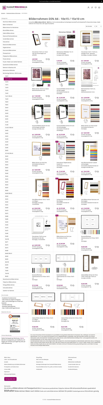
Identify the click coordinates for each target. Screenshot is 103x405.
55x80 (6, 233)
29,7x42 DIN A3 (9, 153)
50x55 (6, 205)
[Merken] (47, 59)
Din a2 (11, 388)
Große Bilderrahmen (8, 39)
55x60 (6, 225)
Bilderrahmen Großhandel (74, 362)
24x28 (6, 130)
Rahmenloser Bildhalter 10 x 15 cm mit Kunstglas (65, 52)
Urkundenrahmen (7, 288)
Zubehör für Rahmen (8, 290)
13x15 (6, 84)
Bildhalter (9, 390)
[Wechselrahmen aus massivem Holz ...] (90, 160)
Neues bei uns (39, 362)
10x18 (6, 82)
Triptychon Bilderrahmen (9, 282)
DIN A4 (72, 388)
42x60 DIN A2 (8, 193)
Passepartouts (7, 53)
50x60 (6, 207)
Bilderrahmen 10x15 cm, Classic (40, 89)
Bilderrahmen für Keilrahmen (10, 27)
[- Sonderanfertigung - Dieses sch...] (41, 160)
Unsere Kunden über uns (74, 364)
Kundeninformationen (73, 366)
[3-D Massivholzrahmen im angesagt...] (65, 160)
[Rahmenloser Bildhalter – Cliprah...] (65, 49)
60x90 (6, 256)
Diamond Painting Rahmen (10, 36)
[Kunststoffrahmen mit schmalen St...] (65, 86)
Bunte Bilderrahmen (8, 30)
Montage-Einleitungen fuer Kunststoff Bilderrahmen (48, 364)
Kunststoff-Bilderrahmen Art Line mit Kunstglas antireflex (41, 126)
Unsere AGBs (7, 369)
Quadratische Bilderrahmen (10, 64)
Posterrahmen (7, 59)
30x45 (6, 162)
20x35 (6, 119)
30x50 (6, 165)
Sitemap (70, 359)
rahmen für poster (65, 391)
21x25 (6, 122)
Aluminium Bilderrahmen (9, 22)
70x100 (7, 273)
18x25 (6, 104)
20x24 (6, 107)
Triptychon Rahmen (64, 388)
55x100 (7, 239)
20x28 (6, 113)
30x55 (6, 167)
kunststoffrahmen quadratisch (85, 388)
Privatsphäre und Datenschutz (11, 366)
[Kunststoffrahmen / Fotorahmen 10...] (90, 49)
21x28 (6, 124)
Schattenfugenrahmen (78, 391)
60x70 (6, 245)
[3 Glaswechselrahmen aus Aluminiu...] (41, 234)
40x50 (6, 185)
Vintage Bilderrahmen (9, 285)
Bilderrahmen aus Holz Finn (39, 162)
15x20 (6, 93)
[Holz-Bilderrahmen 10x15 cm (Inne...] (41, 197)
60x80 (6, 250)
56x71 (6, 242)
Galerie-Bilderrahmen (8, 33)
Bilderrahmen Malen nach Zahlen (27, 391)
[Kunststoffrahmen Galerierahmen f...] (90, 234)
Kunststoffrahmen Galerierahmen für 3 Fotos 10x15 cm (41, 276)
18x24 (6, 102)
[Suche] (92, 8)
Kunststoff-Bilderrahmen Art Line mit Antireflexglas (65, 126)
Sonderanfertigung (72, 369)
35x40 (6, 173)
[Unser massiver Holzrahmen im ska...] (90, 123)
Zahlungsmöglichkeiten (9, 374)
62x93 (6, 265)
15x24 (6, 99)
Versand (40, 60)
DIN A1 (39, 388)
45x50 (6, 196)
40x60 (6, 190)
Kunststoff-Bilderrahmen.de (53, 399)
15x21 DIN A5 (8, 96)
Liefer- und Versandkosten (10, 359)
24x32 (6, 136)
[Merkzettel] (95, 8)
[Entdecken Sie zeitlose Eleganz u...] (65, 234)
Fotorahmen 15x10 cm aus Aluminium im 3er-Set (39, 237)
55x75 (6, 230)
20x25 (6, 110)
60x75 (6, 247)
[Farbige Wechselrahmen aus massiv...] (65, 197)
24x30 (6, 133)
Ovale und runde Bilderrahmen (49, 391)
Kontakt (6, 362)
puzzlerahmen (54, 388)
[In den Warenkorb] (49, 59)
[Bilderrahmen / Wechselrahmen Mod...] (90, 197)
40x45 (6, 182)
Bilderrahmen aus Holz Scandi (89, 125)
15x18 (6, 90)
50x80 (6, 216)
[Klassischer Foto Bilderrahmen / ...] (41, 86)
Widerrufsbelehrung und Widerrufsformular (14, 364)
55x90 (6, 236)
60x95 (6, 259)
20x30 (6, 116)
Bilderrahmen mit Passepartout (25, 388)
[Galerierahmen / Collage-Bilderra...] (90, 272)
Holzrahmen (6, 42)
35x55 (6, 179)
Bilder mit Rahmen (8, 24)
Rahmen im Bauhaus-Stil (9, 67)
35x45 (6, 176)
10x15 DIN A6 (8, 79)
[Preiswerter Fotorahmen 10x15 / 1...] (41, 49)
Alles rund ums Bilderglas (42, 359)
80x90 (6, 276)
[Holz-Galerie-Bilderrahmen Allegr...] (43, 315)
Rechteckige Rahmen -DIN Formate (12, 73)
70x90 (6, 270)
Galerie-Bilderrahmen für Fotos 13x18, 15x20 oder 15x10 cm (89, 275)
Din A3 (6, 388)
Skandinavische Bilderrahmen (11, 279)
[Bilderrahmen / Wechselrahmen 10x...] (90, 86)
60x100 (7, 262)
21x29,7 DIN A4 (9, 127)
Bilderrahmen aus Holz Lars (64, 236)
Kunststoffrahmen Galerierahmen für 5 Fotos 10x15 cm (65, 276)
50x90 (6, 222)
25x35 (6, 145)
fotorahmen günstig (92, 391)
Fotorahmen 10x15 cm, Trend (40, 52)
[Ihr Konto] (88, 8)
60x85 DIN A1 (8, 253)
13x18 (6, 87)
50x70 (6, 210)
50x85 (6, 219)
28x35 (6, 150)
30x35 (6, 156)
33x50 (6, 170)
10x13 (6, 76)
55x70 (6, 227)
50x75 (6, 213)
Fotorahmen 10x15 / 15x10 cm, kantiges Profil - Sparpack (89, 52)
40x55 (6, 187)
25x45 (6, 147)
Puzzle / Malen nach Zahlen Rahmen (12, 62)
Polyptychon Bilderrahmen (10, 56)
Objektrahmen (7, 47)
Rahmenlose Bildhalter (9, 70)
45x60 (6, 202)
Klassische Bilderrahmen (9, 44)
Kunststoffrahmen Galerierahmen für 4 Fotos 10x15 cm (90, 238)
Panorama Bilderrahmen (9, 50)
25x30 (6, 142)
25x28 (6, 139)
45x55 (6, 199)
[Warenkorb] (99, 8)
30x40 (6, 159)
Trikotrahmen (45, 388)
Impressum (7, 371)
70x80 (6, 267)
